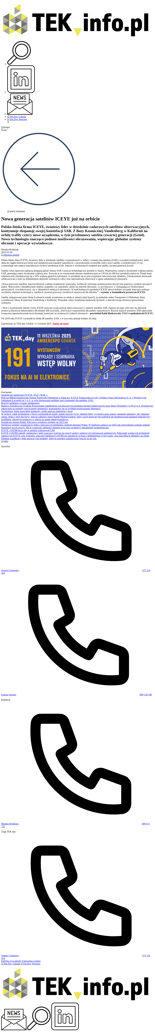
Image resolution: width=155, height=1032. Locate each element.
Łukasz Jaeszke (8, 694)
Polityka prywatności (11, 961)
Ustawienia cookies (31, 961)
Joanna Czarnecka (10, 570)
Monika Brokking (10, 823)
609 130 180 (145, 694)
